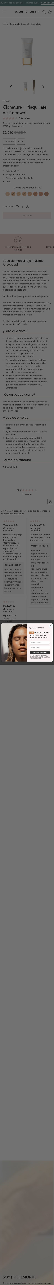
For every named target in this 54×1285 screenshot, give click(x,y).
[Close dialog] (50, 625)
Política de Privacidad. (36, 658)
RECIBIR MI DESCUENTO (40, 652)
